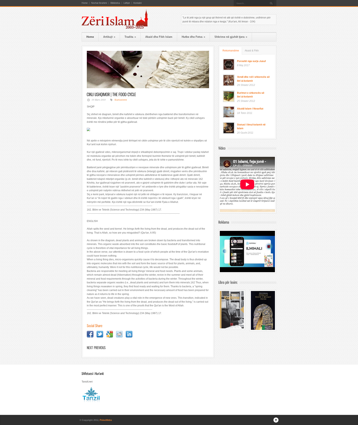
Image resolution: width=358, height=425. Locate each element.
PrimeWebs (106, 420)
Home (85, 3)
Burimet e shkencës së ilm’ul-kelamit (250, 95)
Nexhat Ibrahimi (99, 3)
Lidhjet (126, 3)
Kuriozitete (121, 100)
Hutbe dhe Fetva (193, 36)
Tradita (130, 36)
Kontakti (137, 3)
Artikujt (109, 36)
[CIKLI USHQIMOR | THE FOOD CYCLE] (148, 69)
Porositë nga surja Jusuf (251, 61)
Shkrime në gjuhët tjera (230, 36)
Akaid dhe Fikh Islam (158, 36)
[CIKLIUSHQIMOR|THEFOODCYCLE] (111, 94)
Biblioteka (115, 3)
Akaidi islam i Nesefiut (250, 108)
